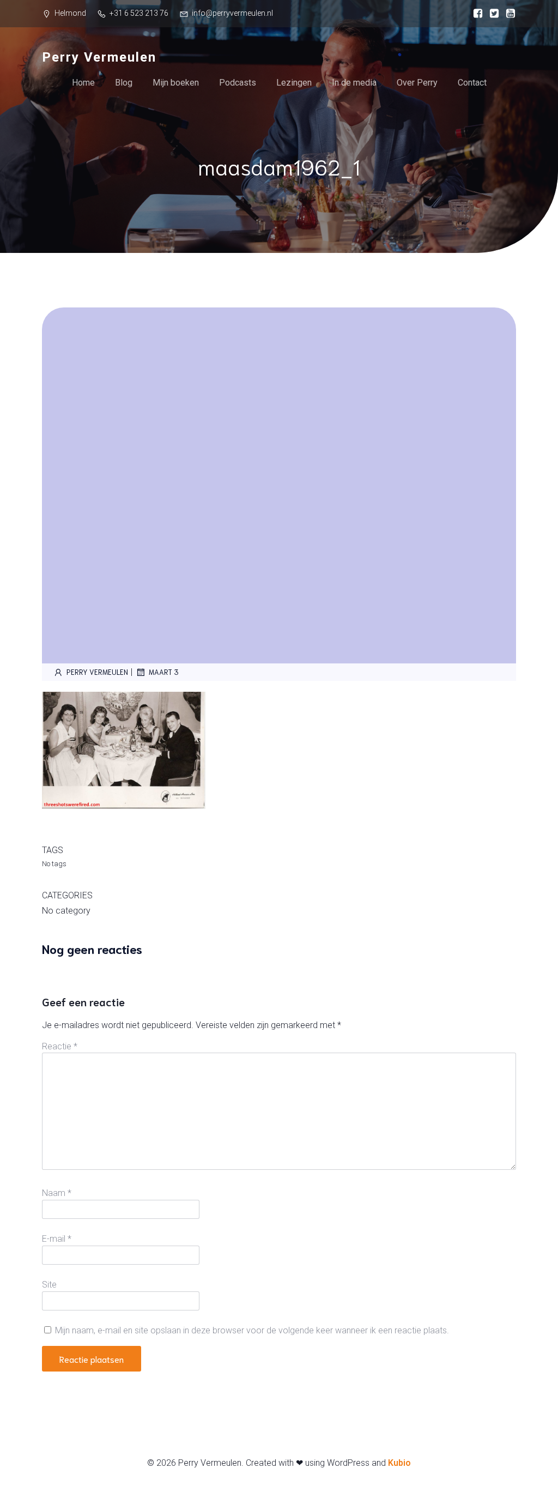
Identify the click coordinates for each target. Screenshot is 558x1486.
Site (49, 1284)
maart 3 (164, 671)
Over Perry (417, 82)
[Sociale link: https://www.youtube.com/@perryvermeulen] (508, 13)
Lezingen (294, 82)
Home (83, 82)
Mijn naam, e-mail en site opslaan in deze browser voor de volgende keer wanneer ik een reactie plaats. (252, 1330)
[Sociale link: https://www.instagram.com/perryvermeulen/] (491, 13)
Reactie (59, 1046)
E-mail (56, 1239)
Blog (123, 82)
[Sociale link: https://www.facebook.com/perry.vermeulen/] (475, 13)
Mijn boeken (176, 82)
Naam (56, 1193)
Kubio (399, 1463)
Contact (472, 82)
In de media (354, 82)
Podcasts (237, 82)
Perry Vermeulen (97, 671)
